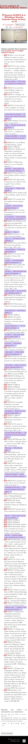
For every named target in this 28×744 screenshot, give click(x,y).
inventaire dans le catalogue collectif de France (12, 51)
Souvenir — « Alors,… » (12, 232)
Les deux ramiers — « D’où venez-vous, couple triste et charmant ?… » (15, 84)
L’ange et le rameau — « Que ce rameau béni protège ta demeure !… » (15, 476)
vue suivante (17, 27)
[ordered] (22, 723)
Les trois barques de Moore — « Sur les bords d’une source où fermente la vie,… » (15, 435)
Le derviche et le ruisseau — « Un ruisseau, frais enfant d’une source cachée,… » (15, 116)
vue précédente (9, 25)
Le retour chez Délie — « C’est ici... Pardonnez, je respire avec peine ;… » (15, 138)
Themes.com (14, 741)
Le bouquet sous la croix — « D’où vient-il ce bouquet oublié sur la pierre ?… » (15, 489)
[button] (5, 723)
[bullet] (24, 723)
